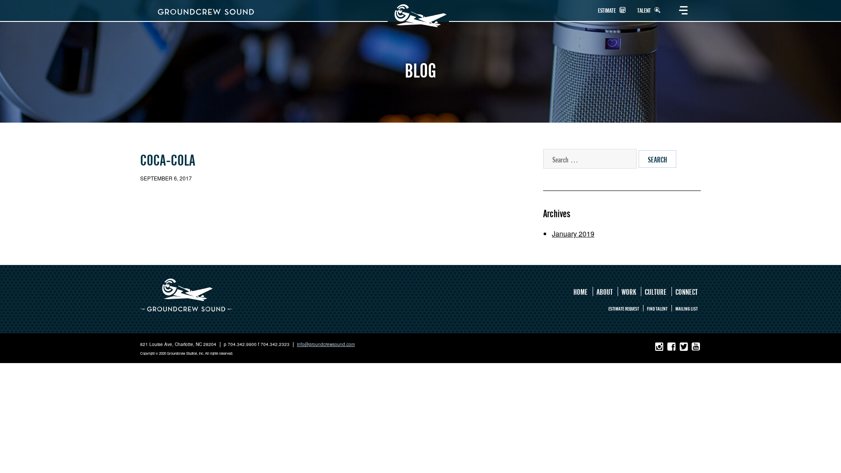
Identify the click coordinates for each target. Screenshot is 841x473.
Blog (420, 71)
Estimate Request (623, 308)
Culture (656, 291)
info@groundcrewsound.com (326, 344)
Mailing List (686, 308)
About (605, 291)
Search (657, 159)
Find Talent (657, 308)
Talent (644, 10)
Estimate (607, 10)
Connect (686, 291)
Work (629, 291)
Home (580, 291)
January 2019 (573, 234)
